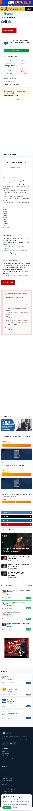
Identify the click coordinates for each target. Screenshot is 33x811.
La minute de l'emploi (8, 758)
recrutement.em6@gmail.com (12, 265)
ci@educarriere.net (9, 793)
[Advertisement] (16, 125)
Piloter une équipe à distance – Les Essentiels (17, 602)
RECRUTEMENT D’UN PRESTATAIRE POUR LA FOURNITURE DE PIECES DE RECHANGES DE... (13, 466)
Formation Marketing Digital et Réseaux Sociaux (18, 623)
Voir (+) (28, 682)
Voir (17, 445)
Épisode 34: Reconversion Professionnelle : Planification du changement (18, 573)
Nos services (6, 769)
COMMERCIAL (10, 711)
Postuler (17, 50)
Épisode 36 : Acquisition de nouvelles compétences (19, 557)
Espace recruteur (7, 780)
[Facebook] (3, 743)
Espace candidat (7, 778)
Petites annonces (7, 772)
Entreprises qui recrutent (9, 774)
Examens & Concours (8, 760)
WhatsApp (18, 84)
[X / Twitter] (14, 743)
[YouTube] (11, 743)
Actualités (5, 751)
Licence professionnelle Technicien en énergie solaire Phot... (18, 591)
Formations (6, 762)
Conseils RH (6, 776)
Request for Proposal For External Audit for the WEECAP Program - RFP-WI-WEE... (16, 437)
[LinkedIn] (7, 743)
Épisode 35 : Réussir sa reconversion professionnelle (19, 565)
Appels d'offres (7, 755)
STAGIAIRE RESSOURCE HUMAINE (15, 688)
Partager (8, 84)
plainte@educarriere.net (12, 330)
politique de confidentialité (20, 804)
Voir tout (29, 416)
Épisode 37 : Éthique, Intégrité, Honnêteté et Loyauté (16, 549)
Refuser (15, 807)
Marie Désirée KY (14, 560)
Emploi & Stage (7, 753)
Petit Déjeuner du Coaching (13, 612)
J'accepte (7, 807)
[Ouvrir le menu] (29, 13)
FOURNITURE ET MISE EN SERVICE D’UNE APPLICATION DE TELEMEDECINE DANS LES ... (16, 495)
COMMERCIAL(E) (11, 676)
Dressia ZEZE (7, 551)
